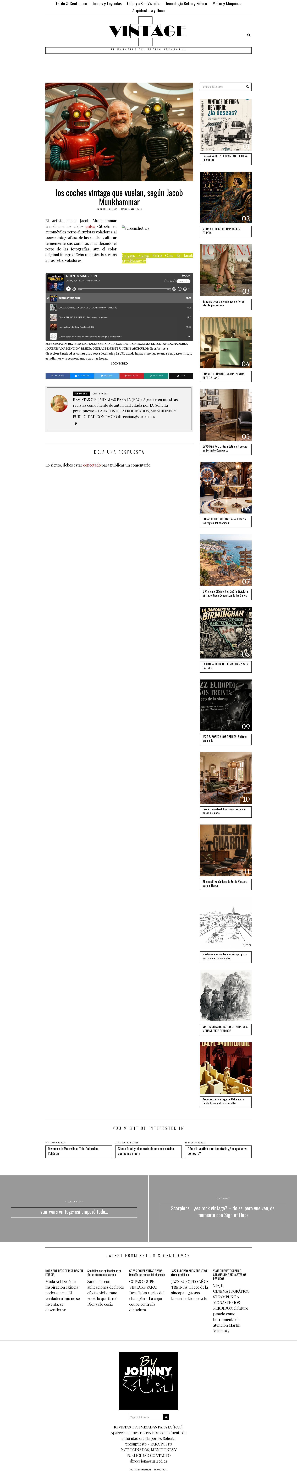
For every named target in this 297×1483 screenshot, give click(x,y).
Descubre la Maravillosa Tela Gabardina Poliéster (73, 1151)
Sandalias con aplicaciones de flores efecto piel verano (223, 303)
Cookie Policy (161, 1469)
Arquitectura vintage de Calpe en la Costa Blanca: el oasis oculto (223, 1101)
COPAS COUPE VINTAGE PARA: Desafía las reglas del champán (224, 521)
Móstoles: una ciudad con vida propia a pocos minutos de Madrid (225, 956)
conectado (92, 465)
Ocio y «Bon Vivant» (143, 3)
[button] (247, 87)
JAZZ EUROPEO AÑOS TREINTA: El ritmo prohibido (225, 738)
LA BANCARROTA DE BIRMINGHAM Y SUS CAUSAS (225, 666)
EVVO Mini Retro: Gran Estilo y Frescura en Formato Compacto (225, 448)
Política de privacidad (140, 1469)
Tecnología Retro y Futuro (186, 3)
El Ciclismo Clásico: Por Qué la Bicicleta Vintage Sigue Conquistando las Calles (225, 593)
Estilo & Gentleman (71, 3)
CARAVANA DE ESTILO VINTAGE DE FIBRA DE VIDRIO (225, 158)
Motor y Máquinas (226, 3)
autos (90, 226)
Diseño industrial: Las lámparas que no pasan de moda (224, 811)
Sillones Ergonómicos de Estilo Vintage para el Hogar (225, 883)
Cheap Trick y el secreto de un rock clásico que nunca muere (146, 1151)
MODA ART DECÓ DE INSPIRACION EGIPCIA (221, 230)
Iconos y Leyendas (107, 3)
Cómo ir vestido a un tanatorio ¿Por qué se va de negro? (217, 1151)
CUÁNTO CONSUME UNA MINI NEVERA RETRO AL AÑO (223, 375)
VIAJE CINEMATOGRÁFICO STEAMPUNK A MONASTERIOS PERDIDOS (225, 1028)
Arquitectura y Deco (148, 10)
